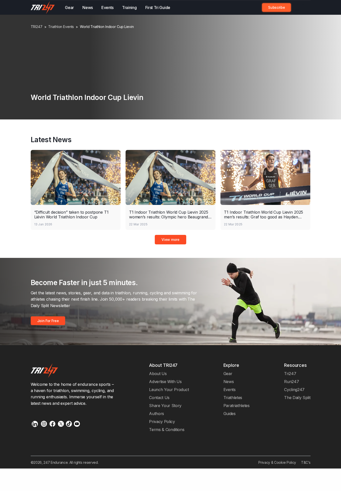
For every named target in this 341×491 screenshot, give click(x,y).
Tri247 (290, 373)
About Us (158, 373)
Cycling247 (294, 389)
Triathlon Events (61, 27)
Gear (69, 7)
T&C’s (305, 462)
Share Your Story (165, 405)
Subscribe (276, 7)
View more (170, 239)
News (87, 7)
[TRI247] (43, 7)
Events (107, 7)
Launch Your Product (169, 389)
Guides (229, 413)
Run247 (291, 381)
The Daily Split (297, 397)
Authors (156, 413)
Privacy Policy (162, 421)
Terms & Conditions (166, 429)
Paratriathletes (236, 405)
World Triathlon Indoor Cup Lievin (107, 27)
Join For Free (298, 7)
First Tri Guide (157, 7)
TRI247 (36, 27)
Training (129, 7)
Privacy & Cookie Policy (277, 462)
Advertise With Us (165, 381)
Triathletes (232, 397)
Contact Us (159, 397)
